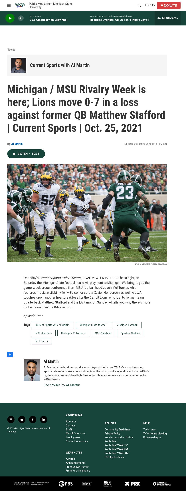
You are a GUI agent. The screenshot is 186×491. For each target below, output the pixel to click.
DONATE (170, 5)
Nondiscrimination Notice (119, 437)
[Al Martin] (32, 370)
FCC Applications (114, 457)
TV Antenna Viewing (155, 433)
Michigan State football (93, 325)
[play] (10, 18)
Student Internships (77, 441)
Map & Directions (75, 433)
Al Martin (17, 144)
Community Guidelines (117, 429)
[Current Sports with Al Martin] (18, 65)
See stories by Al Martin (62, 385)
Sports (11, 49)
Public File (110, 441)
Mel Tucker (41, 341)
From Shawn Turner (77, 466)
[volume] (21, 18)
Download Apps (152, 437)
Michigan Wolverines (73, 333)
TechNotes (149, 429)
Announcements (75, 462)
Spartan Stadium (130, 333)
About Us (71, 421)
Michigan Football (127, 325)
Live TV (150, 5)
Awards (70, 458)
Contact (70, 425)
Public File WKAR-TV (116, 445)
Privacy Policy (112, 433)
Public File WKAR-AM (116, 453)
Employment (73, 437)
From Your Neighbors (78, 470)
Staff (69, 429)
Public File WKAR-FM (116, 449)
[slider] (26, 18)
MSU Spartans (43, 333)
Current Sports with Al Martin (60, 65)
